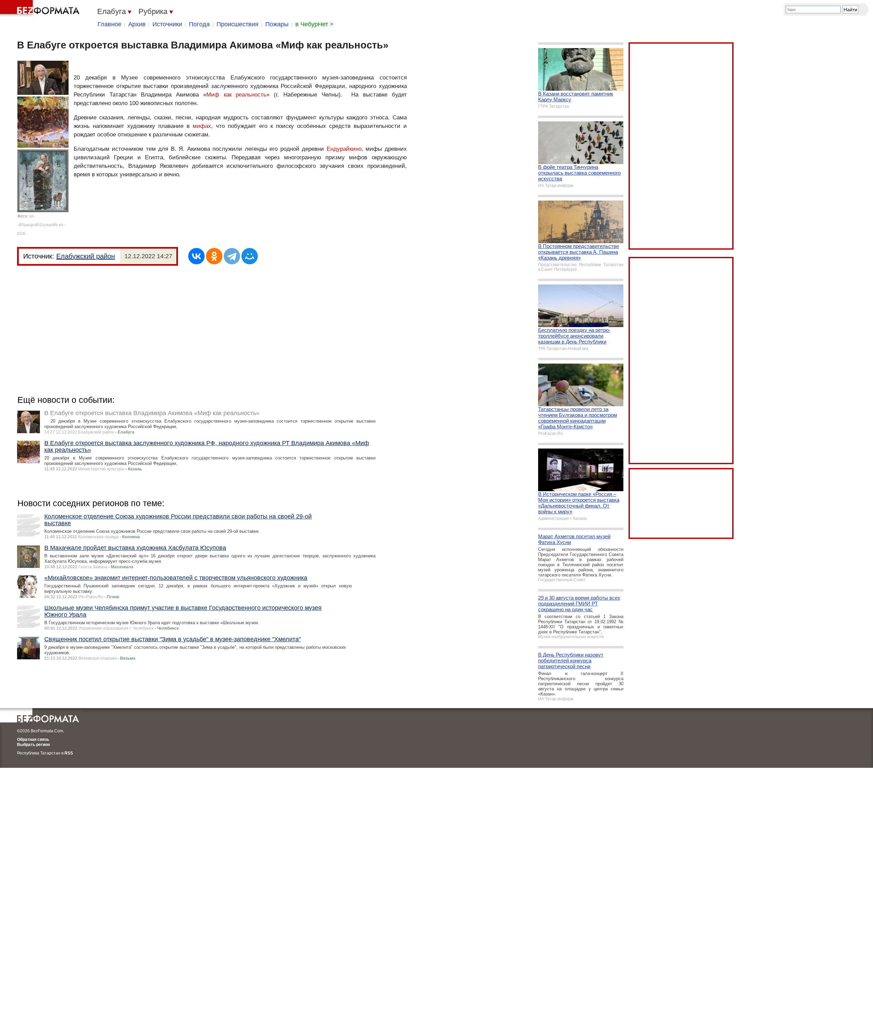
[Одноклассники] (214, 256)
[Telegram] (232, 256)
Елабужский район (85, 256)
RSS (68, 753)
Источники (167, 24)
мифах (202, 126)
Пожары (276, 24)
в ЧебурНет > (314, 24)
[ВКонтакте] (196, 256)
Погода (199, 24)
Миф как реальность (236, 94)
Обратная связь (33, 739)
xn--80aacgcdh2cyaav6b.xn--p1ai (41, 225)
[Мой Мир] (249, 256)
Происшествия (237, 24)
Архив (137, 24)
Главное (109, 24)
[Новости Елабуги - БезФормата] (41, 8)
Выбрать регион (33, 744)
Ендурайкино (344, 149)
